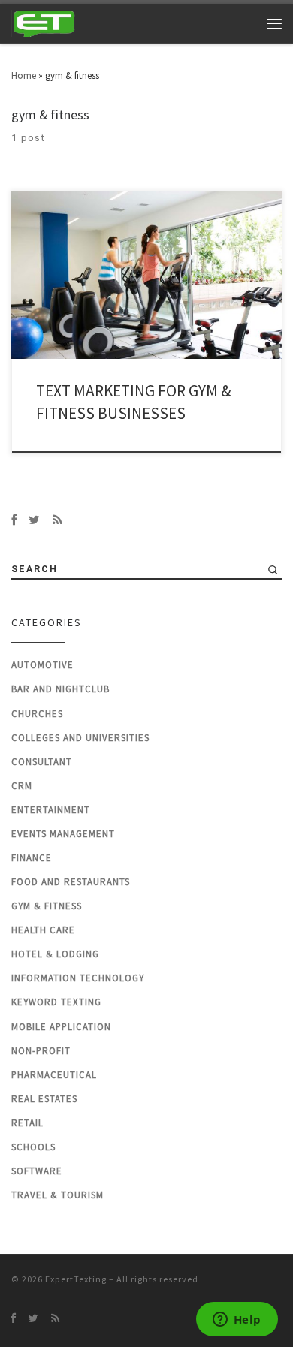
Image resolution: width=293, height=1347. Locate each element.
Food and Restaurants (70, 881)
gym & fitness (46, 906)
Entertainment (50, 809)
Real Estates (44, 1098)
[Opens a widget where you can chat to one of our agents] (236, 1320)
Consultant (41, 761)
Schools (33, 1147)
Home (23, 75)
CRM (21, 785)
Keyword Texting (56, 1002)
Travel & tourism (57, 1195)
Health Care (43, 930)
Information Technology (77, 978)
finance (31, 857)
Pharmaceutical (54, 1074)
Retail (27, 1122)
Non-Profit (41, 1050)
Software (36, 1171)
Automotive (42, 664)
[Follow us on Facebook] (14, 519)
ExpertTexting (76, 1279)
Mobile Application (61, 1026)
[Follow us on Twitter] (34, 519)
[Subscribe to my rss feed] (57, 519)
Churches (37, 713)
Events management (63, 833)
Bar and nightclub (60, 689)
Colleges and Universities (80, 737)
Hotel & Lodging (55, 954)
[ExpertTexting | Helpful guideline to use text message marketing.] (44, 22)
